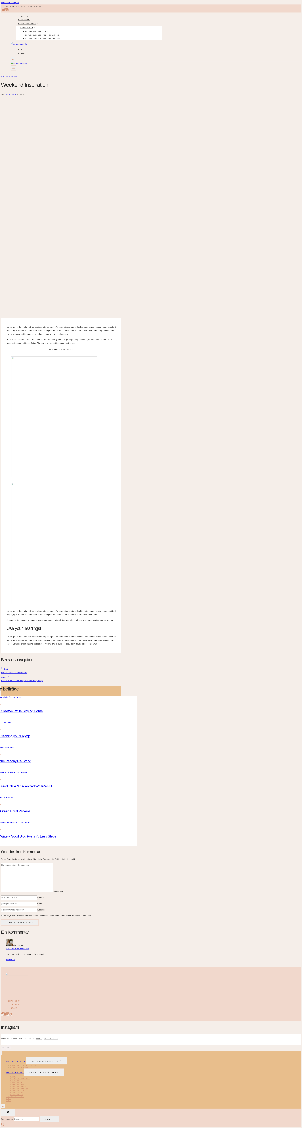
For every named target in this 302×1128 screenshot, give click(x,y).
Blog (20, 49)
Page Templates (15, 1073)
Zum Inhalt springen (10, 3)
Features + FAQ (15, 1097)
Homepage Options (16, 1061)
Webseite (41, 910)
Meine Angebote (19, 1067)
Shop (8, 1101)
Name (40, 898)
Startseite (24, 16)
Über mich (24, 20)
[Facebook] (5, 11)
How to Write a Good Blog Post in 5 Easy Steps (22, 679)
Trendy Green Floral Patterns (14, 671)
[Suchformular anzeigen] (13, 59)
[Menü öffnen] (13, 68)
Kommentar (58, 892)
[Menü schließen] (1, 1053)
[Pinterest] (7, 11)
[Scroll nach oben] (3, 1048)
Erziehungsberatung (36, 31)
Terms (39, 1038)
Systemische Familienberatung (43, 38)
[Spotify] (10, 1015)
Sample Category (10, 76)
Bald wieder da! (20, 1079)
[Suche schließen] (8, 1112)
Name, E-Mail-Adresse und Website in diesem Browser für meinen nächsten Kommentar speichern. (48, 916)
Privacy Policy (51, 1038)
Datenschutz (15, 1004)
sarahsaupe (10, 94)
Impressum (14, 1001)
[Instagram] (2, 11)
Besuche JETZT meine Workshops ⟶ (23, 6)
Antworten (10, 960)
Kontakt (22, 53)
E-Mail (40, 904)
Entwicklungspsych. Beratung (42, 35)
